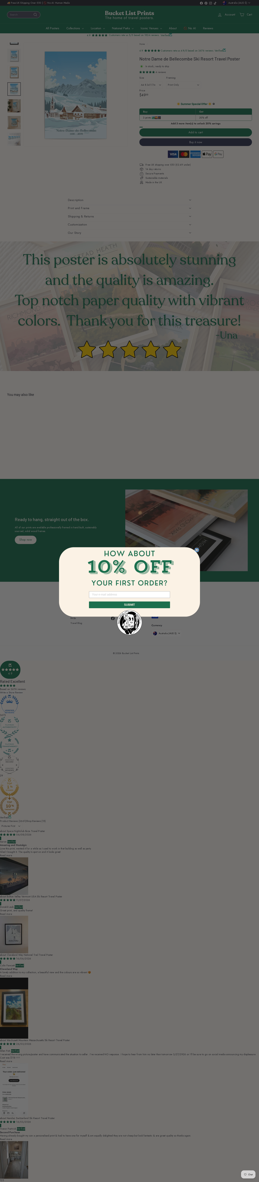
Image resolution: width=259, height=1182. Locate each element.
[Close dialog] (197, 550)
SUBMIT (129, 604)
